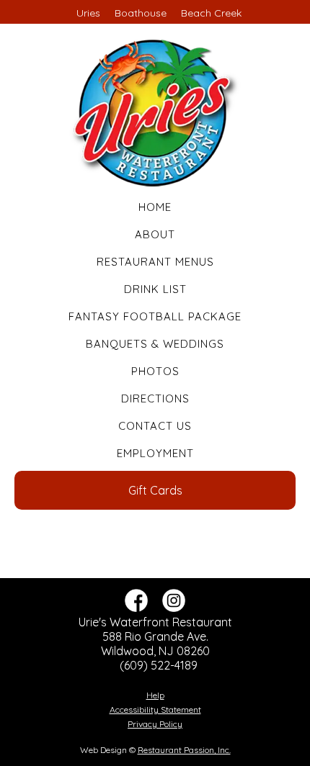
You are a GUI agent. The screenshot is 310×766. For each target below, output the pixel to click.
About (155, 234)
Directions (155, 398)
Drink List (155, 289)
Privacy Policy (155, 723)
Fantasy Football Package (155, 316)
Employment (155, 453)
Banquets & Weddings (155, 344)
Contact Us (155, 426)
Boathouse (141, 12)
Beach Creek (211, 12)
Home (155, 207)
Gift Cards (155, 490)
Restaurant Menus (155, 262)
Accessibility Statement (155, 709)
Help (155, 695)
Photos (155, 371)
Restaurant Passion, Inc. (184, 749)
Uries (88, 12)
